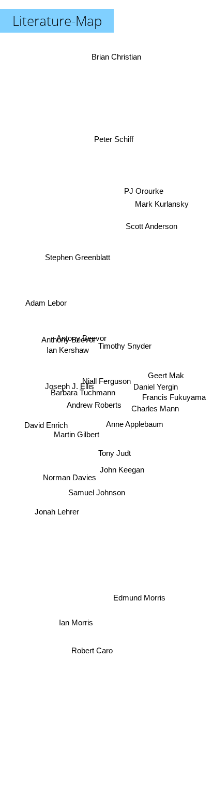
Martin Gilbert (75, 435)
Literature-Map (57, 20)
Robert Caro (95, 656)
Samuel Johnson (97, 495)
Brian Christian (117, 55)
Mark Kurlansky (162, 202)
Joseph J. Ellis (70, 385)
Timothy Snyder (124, 342)
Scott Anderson (150, 226)
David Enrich (45, 423)
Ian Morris (75, 626)
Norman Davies (69, 475)
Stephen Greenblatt (78, 252)
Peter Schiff (114, 136)
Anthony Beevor (68, 339)
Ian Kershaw (67, 349)
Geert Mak (166, 378)
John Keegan (119, 481)
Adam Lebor (46, 299)
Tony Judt (114, 453)
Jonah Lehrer (58, 514)
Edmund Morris (139, 597)
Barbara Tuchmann (82, 395)
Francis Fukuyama (174, 399)
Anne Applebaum (134, 432)
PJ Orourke (142, 188)
